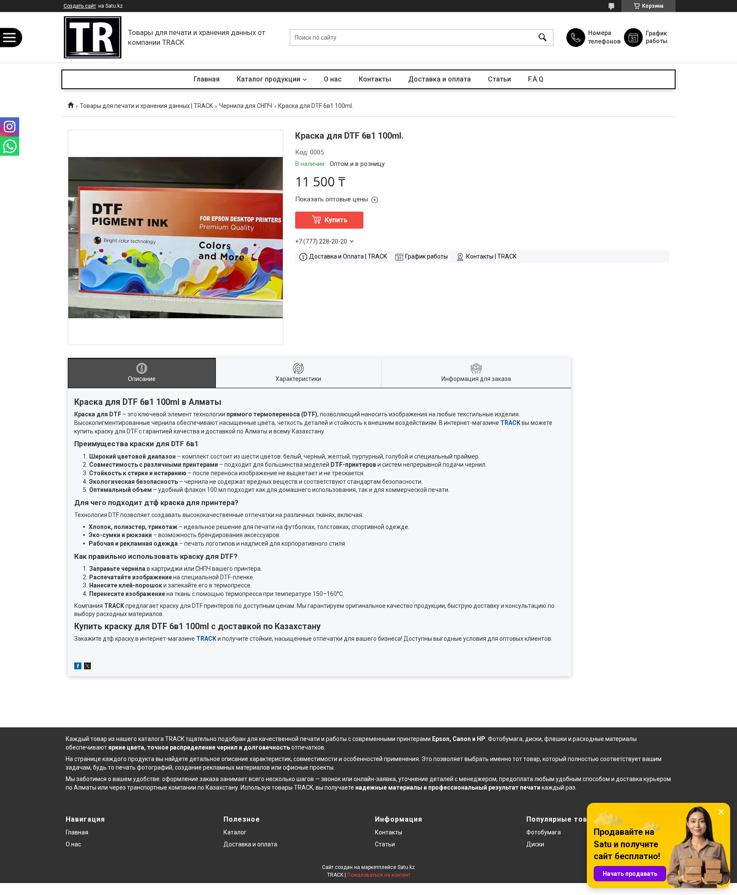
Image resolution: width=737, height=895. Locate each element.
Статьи (499, 79)
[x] (87, 667)
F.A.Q (535, 79)
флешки (555, 738)
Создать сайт (80, 6)
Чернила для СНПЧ (245, 105)
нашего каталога (140, 738)
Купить (336, 220)
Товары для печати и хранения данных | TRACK (146, 105)
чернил (227, 747)
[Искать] (542, 37)
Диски (535, 844)
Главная (207, 79)
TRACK (510, 422)
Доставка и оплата (439, 79)
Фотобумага (505, 738)
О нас (333, 79)
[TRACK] (93, 37)
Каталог (235, 832)
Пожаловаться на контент (378, 875)
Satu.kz (406, 867)
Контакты (375, 79)
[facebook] (77, 667)
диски (533, 738)
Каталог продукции (268, 79)
